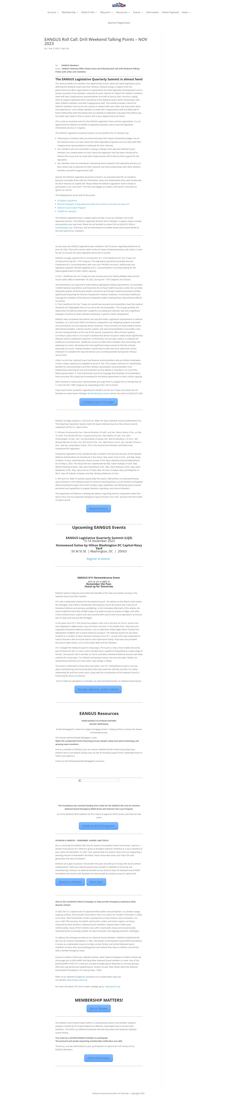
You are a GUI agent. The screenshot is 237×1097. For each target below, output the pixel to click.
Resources (121, 12)
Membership (69, 12)
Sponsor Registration (119, 22)
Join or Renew (98, 1008)
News (185, 12)
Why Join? (105, 12)
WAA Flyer (96, 882)
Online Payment (170, 12)
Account (51, 12)
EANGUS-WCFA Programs (98, 826)
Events (136, 12)
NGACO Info (87, 12)
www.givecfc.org (112, 986)
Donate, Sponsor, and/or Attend (98, 689)
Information (152, 12)
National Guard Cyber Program (71, 207)
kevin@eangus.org (63, 227)
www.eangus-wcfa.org (77, 980)
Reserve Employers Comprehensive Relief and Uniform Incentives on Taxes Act (93, 204)
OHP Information (98, 1058)
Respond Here (99, 508)
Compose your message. (98, 402)
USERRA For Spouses (66, 211)
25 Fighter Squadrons (67, 200)
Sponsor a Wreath (70, 882)
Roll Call (65, 48)
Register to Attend (98, 559)
